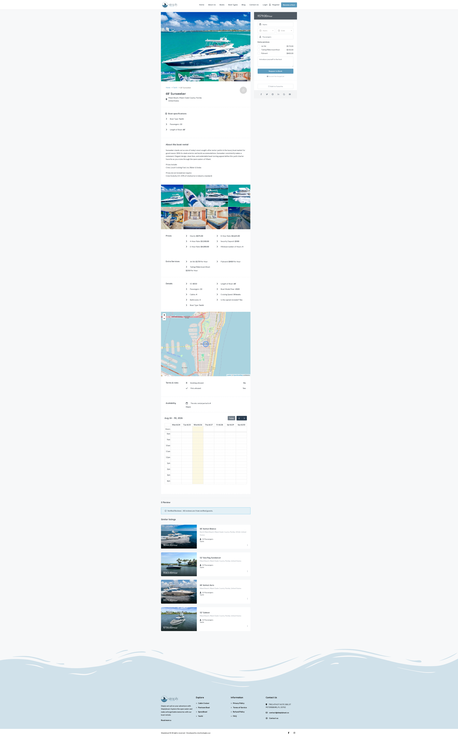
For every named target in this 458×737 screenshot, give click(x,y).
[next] (244, 418)
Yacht (200, 716)
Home (201, 5)
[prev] (239, 418)
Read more (165, 720)
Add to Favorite (276, 86)
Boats (222, 5)
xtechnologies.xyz (203, 733)
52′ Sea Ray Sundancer (210, 558)
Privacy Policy (238, 703)
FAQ (235, 716)
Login (265, 5)
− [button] (164, 318)
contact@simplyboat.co (279, 712)
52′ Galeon (205, 612)
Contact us (273, 718)
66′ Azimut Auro (207, 585)
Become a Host (289, 5)
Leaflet (229, 375)
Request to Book (275, 71)
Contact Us (254, 5)
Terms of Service (240, 707)
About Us (212, 5)
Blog (243, 5)
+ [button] (164, 314)
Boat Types (233, 5)
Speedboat (202, 712)
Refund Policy (239, 712)
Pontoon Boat (204, 707)
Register (276, 5)
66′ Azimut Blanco (208, 529)
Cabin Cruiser (203, 703)
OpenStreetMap (238, 375)
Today (231, 418)
